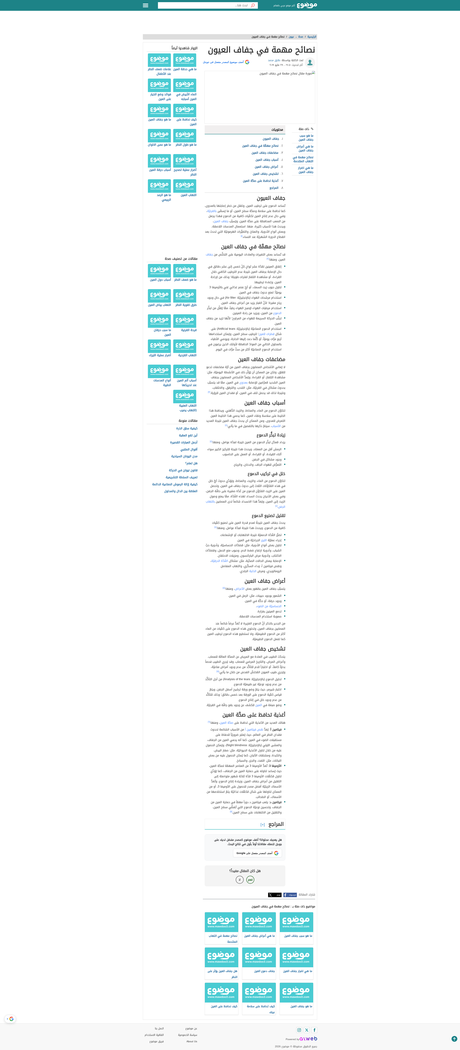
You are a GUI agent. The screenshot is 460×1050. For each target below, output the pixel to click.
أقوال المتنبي (188, 449)
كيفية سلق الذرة (186, 428)
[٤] (226, 425)
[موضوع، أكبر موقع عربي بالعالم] (307, 5)
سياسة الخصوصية (187, 1035)
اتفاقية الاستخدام (154, 1035)
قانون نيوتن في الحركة (183, 470)
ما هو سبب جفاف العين (306, 137)
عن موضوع (191, 1028)
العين (258, 705)
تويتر (279, 895)
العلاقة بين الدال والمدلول (180, 491)
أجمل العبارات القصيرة (183, 442)
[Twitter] (307, 1030)
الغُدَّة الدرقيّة (219, 561)
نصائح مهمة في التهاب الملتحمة (303, 159)
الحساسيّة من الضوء (269, 606)
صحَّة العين (226, 722)
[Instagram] (299, 1030)
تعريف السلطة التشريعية (181, 477)
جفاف (209, 254)
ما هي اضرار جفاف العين (305, 170)
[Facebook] (314, 1030)
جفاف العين (221, 221)
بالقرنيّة (212, 211)
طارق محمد (274, 60)
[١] (241, 236)
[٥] (224, 588)
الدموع (277, 313)
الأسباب (276, 426)
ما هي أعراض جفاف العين (304, 148)
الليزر (264, 540)
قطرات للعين (266, 334)
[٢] (268, 259)
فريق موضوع (157, 1041)
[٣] (209, 392)
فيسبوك (292, 895)
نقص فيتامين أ (254, 729)
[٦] (209, 722)
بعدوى (243, 382)
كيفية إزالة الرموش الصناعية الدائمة (174, 484)
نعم (250, 879)
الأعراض (240, 589)
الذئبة (252, 571)
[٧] (231, 812)
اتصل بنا (159, 1028)
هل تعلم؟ (191, 463)
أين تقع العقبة (188, 435)
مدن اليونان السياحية (184, 456)
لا (240, 879)
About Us (192, 1041)
